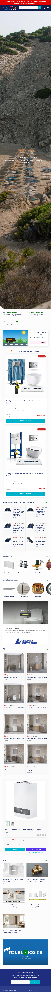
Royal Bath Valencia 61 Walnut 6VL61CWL (37, 738)
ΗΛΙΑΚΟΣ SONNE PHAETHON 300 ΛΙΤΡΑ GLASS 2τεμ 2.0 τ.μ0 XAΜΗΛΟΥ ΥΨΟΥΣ (40, 512)
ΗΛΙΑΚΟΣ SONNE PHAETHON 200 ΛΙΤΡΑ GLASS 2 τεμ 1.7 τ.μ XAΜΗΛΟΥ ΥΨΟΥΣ (40, 528)
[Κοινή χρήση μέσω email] (45, 835)
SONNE (14, 517)
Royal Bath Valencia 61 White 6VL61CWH (14, 738)
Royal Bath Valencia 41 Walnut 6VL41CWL (37, 677)
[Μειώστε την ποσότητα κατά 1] (12, 844)
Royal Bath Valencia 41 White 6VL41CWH (14, 707)
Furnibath (6, 679)
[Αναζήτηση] (39, 7)
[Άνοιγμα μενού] (3, 7)
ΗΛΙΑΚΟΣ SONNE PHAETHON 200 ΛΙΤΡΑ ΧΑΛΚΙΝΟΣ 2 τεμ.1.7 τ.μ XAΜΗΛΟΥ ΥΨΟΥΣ (18, 528)
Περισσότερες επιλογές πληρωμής (36, 852)
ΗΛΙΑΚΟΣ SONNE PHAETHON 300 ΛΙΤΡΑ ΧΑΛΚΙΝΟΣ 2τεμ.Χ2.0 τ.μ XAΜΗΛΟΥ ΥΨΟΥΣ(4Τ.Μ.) (18, 512)
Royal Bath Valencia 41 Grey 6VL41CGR (13, 677)
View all (46, 502)
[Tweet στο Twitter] (43, 835)
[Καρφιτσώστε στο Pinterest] (40, 835)
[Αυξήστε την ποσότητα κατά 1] (21, 844)
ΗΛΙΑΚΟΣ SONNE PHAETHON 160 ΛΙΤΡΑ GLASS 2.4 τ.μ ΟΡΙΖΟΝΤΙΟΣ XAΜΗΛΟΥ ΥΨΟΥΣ (18, 543)
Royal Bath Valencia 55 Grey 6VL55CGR (13, 769)
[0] (47, 8)
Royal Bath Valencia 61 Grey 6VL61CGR (36, 707)
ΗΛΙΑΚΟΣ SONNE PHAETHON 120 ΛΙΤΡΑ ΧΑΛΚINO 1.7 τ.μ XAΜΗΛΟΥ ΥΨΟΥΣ (40, 542)
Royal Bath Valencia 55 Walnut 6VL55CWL (34, 769)
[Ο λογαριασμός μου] (44, 8)
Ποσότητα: (7, 844)
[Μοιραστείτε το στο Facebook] (38, 835)
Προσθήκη (15, 849)
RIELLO (6, 835)
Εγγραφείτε (35, 982)
